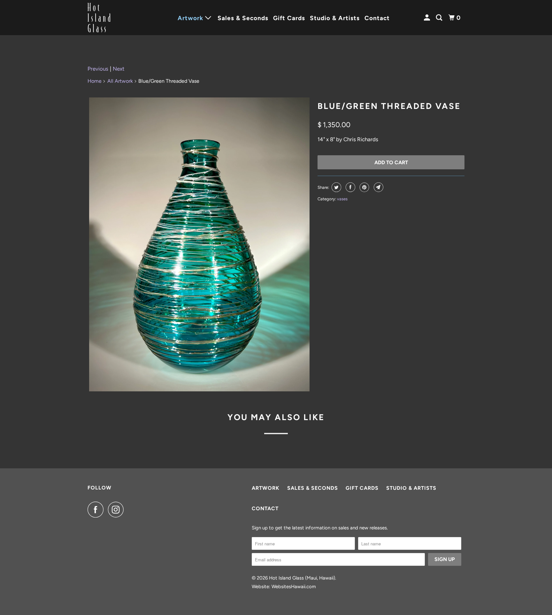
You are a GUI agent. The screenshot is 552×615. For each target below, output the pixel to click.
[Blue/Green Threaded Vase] (199, 244)
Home (95, 81)
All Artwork (120, 81)
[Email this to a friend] (377, 187)
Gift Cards (289, 18)
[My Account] (428, 17)
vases (342, 198)
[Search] (440, 17)
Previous (98, 68)
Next (118, 68)
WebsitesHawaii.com (294, 586)
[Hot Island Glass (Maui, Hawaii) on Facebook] (97, 510)
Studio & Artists (335, 18)
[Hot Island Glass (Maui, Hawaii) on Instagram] (117, 510)
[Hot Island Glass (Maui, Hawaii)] (116, 17)
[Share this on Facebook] (349, 187)
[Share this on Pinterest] (363, 187)
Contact (377, 18)
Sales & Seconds (243, 18)
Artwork (266, 488)
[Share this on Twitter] (335, 187)
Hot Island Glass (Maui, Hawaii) (302, 578)
